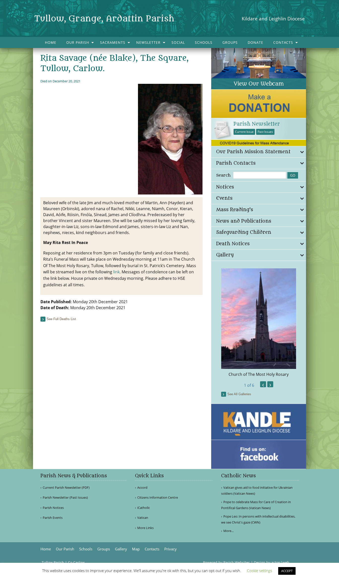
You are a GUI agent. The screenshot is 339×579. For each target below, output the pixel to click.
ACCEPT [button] (287, 571)
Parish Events (53, 517)
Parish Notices (53, 507)
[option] (258, 322)
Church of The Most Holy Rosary (259, 374)
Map (136, 549)
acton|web (280, 562)
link (116, 272)
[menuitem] (50, 42)
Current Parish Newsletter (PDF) (66, 487)
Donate (255, 42)
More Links (145, 528)
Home (50, 42)
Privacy (170, 549)
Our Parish (77, 42)
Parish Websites (236, 562)
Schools (203, 42)
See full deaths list (61, 319)
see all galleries (239, 394)
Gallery (121, 549)
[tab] (258, 151)
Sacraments (112, 42)
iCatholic (143, 507)
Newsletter (148, 42)
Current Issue (244, 132)
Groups (230, 42)
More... (228, 531)
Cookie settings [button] (259, 570)
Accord (142, 487)
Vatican (142, 517)
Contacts (283, 42)
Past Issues (265, 132)
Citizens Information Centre (157, 497)
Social (178, 42)
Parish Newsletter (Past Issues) (65, 497)
